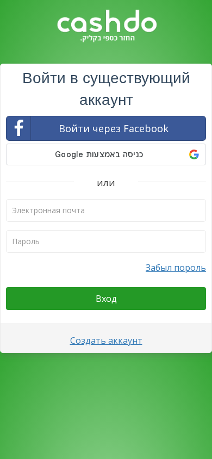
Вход (106, 299)
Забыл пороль (176, 268)
